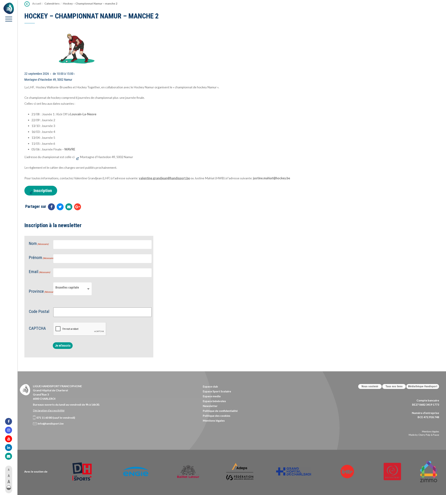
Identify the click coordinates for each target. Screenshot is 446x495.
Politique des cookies (216, 415)
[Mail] (11, 456)
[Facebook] (11, 421)
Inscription (42, 190)
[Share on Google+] (77, 206)
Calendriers (52, 3)
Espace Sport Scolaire (217, 391)
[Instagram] (11, 430)
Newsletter (210, 406)
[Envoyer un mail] (68, 206)
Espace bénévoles (214, 401)
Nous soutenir (370, 386)
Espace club (210, 386)
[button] (8, 487)
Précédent (27, 4)
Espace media (212, 396)
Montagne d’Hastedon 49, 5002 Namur (106, 157)
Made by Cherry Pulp (419, 434)
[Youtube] (11, 438)
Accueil (36, 3)
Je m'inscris (63, 345)
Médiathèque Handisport (422, 386)
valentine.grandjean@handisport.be (164, 178)
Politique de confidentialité (220, 410)
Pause (436, 434)
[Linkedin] (11, 447)
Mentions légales (214, 420)
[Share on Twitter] (60, 206)
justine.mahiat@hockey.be (271, 178)
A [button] (9, 469)
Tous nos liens (394, 386)
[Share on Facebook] (51, 206)
